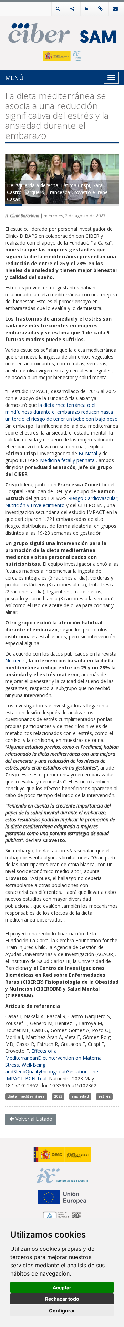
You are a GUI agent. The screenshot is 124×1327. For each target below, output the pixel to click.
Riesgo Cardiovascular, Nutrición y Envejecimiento (62, 501)
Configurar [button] (62, 1311)
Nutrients (15, 660)
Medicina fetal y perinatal (68, 460)
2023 (58, 1096)
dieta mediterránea (26, 1096)
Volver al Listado (33, 1119)
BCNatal (88, 453)
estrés (104, 1096)
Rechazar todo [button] (62, 1299)
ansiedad (80, 1096)
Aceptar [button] (62, 1287)
